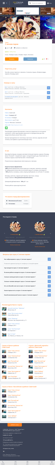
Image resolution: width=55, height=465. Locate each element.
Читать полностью (15, 245)
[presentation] (50, 233)
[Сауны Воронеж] (6, 3)
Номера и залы (13, 54)
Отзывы (21, 54)
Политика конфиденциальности (10, 455)
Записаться (30, 59)
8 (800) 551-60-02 (7, 435)
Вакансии (8, 454)
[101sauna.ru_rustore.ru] (27, 11)
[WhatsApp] (6, 128)
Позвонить (11, 59)
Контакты (30, 54)
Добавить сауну (15, 424)
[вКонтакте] (4, 451)
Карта (25, 54)
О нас (6, 54)
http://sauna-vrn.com (17, 125)
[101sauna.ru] (18, 3)
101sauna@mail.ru (8, 440)
